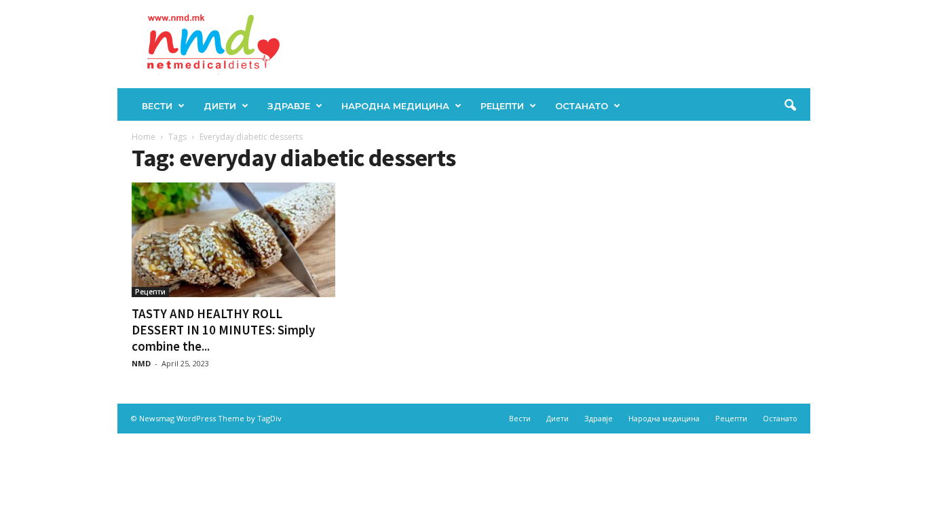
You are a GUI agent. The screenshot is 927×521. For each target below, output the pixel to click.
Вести (157, 105)
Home (143, 136)
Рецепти (502, 105)
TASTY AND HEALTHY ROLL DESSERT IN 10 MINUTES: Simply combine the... (223, 329)
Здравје (288, 105)
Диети (220, 105)
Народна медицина (395, 105)
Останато (581, 105)
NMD (141, 363)
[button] (790, 106)
